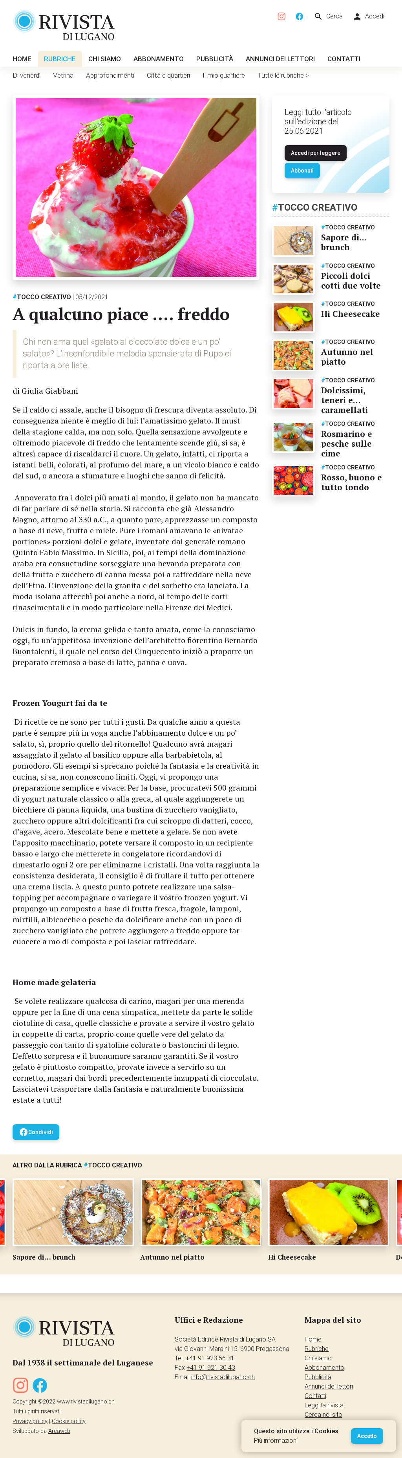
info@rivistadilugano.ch (223, 1377)
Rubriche (60, 59)
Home (22, 59)
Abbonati (302, 170)
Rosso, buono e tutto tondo (351, 482)
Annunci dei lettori (280, 59)
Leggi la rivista (324, 1405)
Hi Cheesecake (350, 313)
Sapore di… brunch (344, 242)
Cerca (328, 16)
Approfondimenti (110, 75)
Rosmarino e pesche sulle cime (346, 443)
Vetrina (63, 75)
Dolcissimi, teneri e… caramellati (344, 400)
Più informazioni (276, 1440)
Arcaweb (59, 1431)
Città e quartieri (168, 75)
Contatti (343, 59)
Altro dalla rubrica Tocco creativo (77, 1165)
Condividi (36, 1132)
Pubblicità (214, 59)
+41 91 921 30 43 (210, 1367)
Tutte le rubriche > (283, 75)
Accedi (368, 16)
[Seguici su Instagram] (282, 16)
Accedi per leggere (315, 153)
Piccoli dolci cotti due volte (351, 280)
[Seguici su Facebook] (300, 16)
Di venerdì (26, 75)
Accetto (367, 1436)
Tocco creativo (42, 297)
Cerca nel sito (323, 1414)
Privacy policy (30, 1421)
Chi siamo (104, 59)
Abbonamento (158, 59)
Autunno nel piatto (347, 356)
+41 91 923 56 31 (210, 1358)
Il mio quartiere (224, 75)
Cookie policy (69, 1421)
